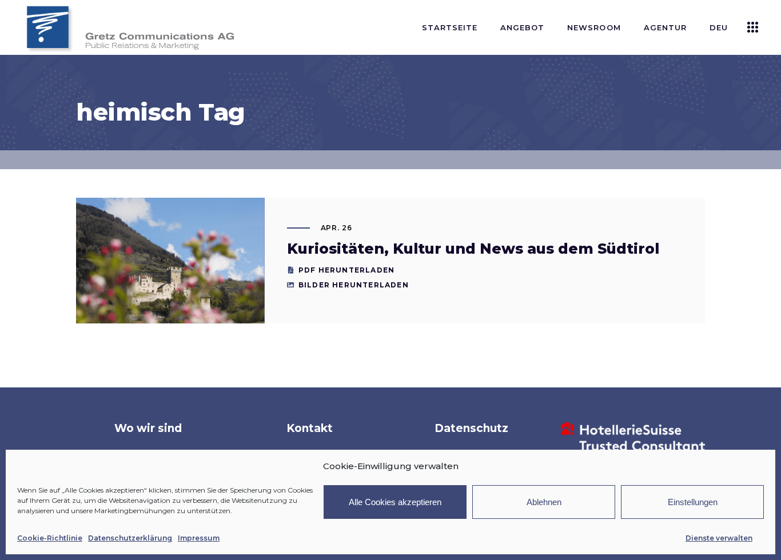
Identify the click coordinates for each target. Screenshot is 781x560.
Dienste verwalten (719, 538)
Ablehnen (544, 502)
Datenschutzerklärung (130, 538)
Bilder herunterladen (353, 285)
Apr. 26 (337, 227)
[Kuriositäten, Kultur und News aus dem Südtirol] (170, 260)
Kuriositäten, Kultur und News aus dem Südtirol (473, 248)
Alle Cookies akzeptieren (395, 502)
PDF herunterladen (346, 270)
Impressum (199, 538)
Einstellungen (693, 502)
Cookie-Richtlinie (49, 538)
